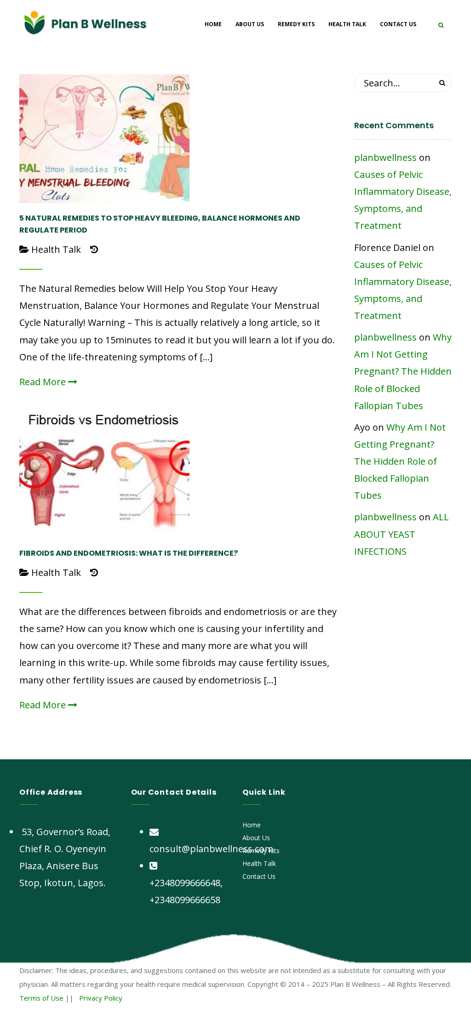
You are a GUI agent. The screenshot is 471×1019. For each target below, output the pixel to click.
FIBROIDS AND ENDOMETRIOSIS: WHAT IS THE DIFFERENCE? (128, 553)
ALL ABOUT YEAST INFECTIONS (401, 534)
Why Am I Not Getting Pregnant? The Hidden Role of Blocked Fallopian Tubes (403, 371)
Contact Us (259, 876)
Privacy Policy (100, 997)
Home (251, 824)
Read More (43, 382)
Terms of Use (41, 997)
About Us (256, 837)
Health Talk (56, 249)
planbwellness (385, 157)
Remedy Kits (261, 850)
